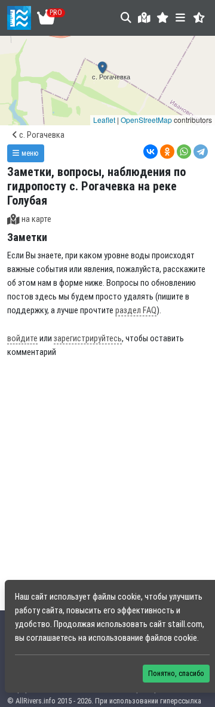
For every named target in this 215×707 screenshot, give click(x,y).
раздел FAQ (135, 310)
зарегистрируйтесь (88, 339)
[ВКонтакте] (150, 151)
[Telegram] (201, 151)
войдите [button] (22, 339)
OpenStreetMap (146, 120)
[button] (162, 17)
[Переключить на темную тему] (199, 17)
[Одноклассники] (167, 151)
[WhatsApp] (184, 151)
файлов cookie (171, 638)
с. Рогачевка (40, 135)
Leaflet (104, 120)
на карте (36, 219)
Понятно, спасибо (176, 673)
